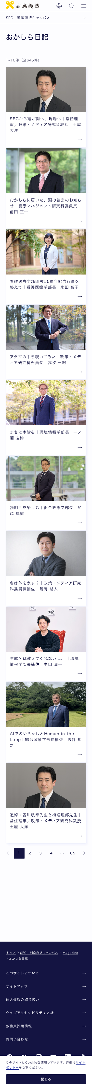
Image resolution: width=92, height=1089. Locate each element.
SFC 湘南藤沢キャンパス (39, 952)
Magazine (70, 952)
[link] (8, 853)
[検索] (71, 6)
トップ (11, 952)
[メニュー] (84, 6)
